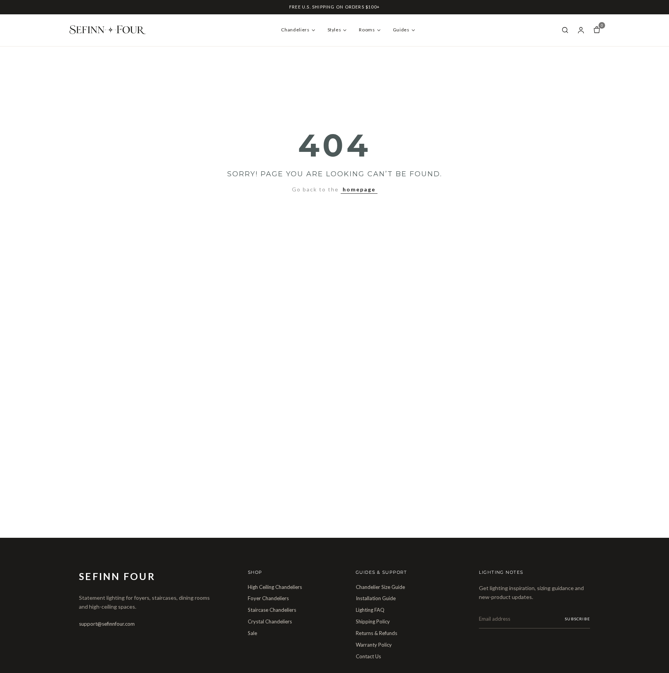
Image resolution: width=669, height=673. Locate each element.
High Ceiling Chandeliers (275, 587)
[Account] (581, 30)
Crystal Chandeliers (270, 621)
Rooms (367, 30)
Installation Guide (376, 598)
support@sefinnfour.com (107, 624)
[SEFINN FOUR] (110, 30)
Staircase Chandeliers (272, 610)
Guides (401, 30)
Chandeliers (295, 30)
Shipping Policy (373, 621)
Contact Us (368, 656)
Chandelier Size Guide (380, 587)
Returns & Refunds (376, 633)
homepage (359, 189)
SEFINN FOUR (117, 576)
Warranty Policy (374, 645)
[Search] (565, 30)
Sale (252, 633)
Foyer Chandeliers (268, 598)
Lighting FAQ (370, 610)
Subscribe (577, 618)
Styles (334, 30)
